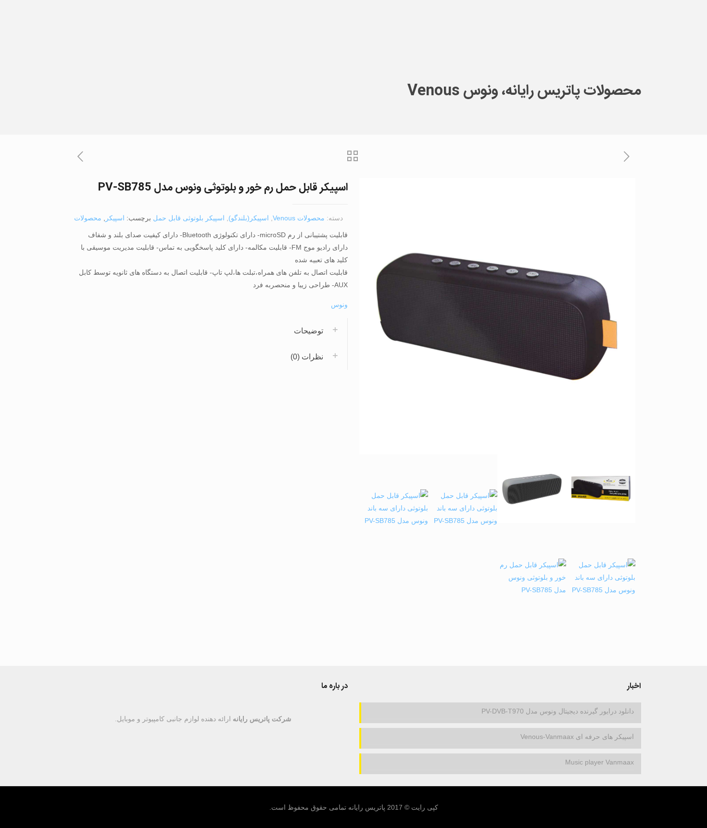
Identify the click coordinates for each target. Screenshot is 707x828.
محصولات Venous (299, 218)
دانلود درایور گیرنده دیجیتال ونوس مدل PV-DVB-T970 (557, 711)
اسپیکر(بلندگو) (248, 218)
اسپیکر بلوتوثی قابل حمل (189, 218)
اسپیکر (115, 218)
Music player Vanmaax (599, 762)
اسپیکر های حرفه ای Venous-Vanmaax (577, 736)
